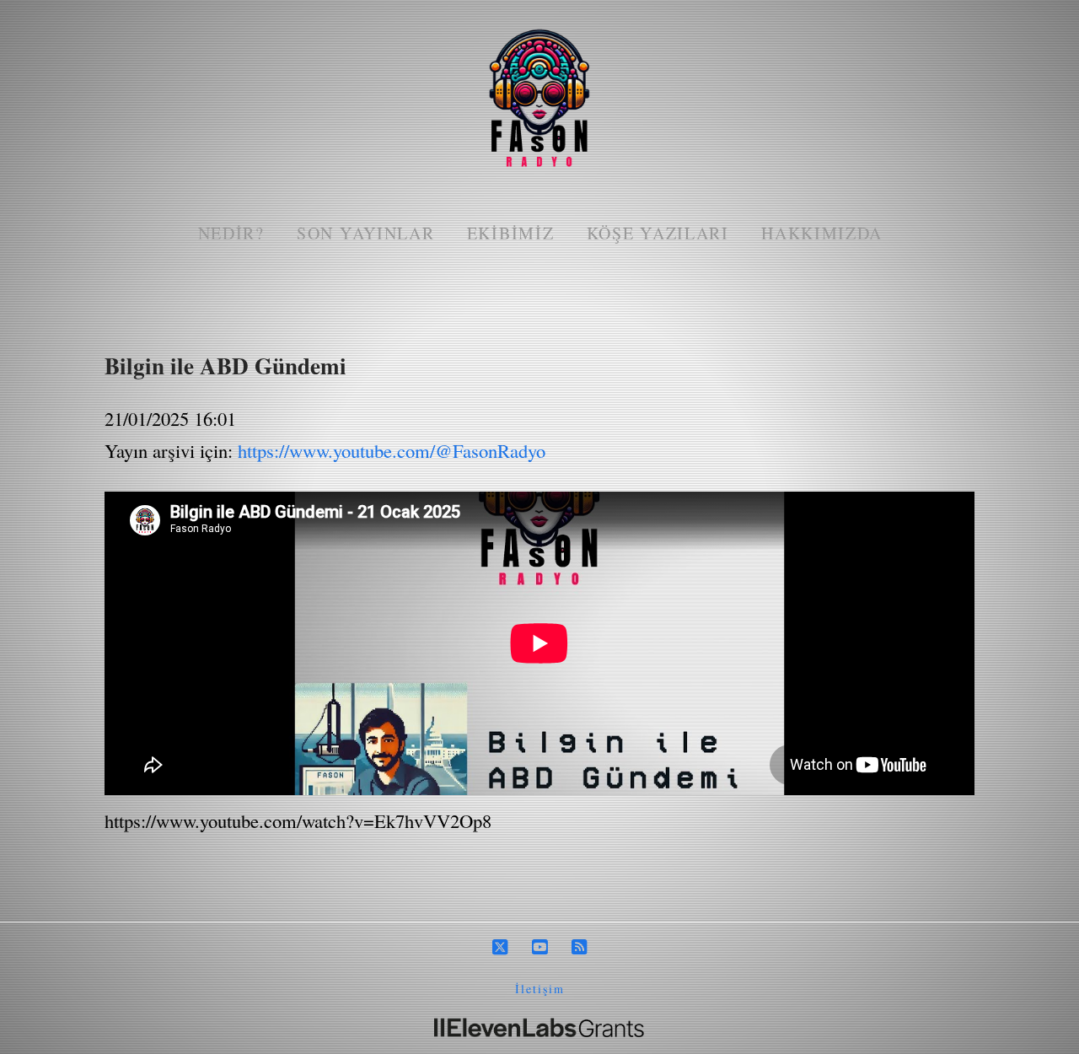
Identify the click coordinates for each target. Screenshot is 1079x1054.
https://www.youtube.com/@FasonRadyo (391, 450)
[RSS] (579, 947)
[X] (499, 947)
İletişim (540, 989)
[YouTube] (539, 947)
